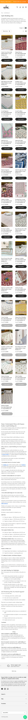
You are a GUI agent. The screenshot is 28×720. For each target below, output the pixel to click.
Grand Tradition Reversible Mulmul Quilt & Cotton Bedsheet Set (20, 113)
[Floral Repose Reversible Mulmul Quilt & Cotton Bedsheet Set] (21, 337)
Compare (21, 27)
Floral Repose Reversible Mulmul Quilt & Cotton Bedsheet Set (20, 348)
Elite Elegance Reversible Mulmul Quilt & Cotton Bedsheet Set (6, 83)
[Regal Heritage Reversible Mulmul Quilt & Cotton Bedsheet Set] (21, 219)
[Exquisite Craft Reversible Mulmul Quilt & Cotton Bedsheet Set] (7, 337)
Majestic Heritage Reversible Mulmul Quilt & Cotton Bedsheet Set (6, 378)
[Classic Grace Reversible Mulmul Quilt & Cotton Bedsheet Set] (7, 42)
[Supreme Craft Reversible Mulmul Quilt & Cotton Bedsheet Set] (7, 278)
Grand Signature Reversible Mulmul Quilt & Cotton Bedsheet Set (6, 113)
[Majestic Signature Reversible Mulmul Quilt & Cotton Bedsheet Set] (7, 160)
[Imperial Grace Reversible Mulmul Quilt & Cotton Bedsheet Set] (7, 130)
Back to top (14, 671)
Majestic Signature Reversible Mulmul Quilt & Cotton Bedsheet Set (6, 171)
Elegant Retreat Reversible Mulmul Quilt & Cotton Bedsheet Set (20, 54)
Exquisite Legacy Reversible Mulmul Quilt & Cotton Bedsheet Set (20, 83)
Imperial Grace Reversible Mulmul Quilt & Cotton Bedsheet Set (6, 142)
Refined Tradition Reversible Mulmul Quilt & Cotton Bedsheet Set (6, 407)
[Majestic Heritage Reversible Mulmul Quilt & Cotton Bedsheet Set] (7, 366)
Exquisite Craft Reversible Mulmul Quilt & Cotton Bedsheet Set (7, 348)
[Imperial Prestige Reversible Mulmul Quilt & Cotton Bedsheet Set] (21, 130)
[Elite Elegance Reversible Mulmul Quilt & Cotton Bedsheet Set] (7, 72)
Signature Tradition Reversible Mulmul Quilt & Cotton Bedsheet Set (20, 260)
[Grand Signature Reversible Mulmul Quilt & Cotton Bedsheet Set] (7, 101)
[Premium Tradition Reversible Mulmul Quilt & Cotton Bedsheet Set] (7, 219)
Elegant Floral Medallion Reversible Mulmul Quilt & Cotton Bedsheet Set (20, 319)
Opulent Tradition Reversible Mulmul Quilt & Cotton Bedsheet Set (6, 201)
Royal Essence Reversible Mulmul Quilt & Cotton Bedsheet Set (6, 260)
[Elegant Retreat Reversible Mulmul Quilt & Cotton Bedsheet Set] (21, 42)
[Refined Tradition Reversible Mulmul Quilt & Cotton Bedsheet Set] (7, 396)
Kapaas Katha (6, 716)
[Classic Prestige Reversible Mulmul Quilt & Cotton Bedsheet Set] (7, 307)
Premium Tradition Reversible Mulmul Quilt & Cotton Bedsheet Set (6, 230)
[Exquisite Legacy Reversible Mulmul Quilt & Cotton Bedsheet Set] (21, 72)
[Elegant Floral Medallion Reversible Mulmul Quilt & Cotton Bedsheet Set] (21, 307)
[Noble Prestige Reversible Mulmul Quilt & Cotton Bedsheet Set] (21, 160)
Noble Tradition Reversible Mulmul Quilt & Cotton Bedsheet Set (20, 378)
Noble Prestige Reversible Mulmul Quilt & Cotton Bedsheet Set (20, 171)
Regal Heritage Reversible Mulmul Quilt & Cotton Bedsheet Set (21, 230)
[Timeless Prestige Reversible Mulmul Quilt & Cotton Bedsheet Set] (21, 278)
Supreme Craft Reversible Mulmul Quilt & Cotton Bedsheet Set (6, 289)
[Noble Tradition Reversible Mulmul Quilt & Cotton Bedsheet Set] (21, 366)
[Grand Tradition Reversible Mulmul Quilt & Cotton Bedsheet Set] (21, 101)
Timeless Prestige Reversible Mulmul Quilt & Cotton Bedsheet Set (20, 289)
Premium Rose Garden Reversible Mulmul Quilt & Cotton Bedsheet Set (20, 201)
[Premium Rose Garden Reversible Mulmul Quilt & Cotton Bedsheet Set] (21, 189)
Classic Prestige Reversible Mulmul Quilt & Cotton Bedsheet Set (6, 319)
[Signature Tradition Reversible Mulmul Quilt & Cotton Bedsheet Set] (21, 248)
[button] (23, 7)
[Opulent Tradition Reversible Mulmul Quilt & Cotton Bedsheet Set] (7, 189)
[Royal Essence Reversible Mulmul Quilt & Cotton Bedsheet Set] (7, 248)
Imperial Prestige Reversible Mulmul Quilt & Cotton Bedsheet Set (20, 142)
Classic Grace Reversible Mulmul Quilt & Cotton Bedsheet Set (6, 54)
